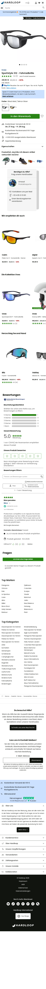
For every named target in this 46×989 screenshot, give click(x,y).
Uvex (4, 70)
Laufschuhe (6, 672)
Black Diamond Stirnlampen (29, 649)
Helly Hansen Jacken (31, 642)
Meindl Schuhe (29, 653)
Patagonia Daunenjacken (33, 686)
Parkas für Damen (8, 630)
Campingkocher (8, 657)
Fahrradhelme (7, 681)
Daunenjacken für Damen (11, 627)
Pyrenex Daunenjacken (32, 639)
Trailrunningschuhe (9, 669)
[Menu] (2, 8)
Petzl (25, 612)
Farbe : (15, 101)
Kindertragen (6, 684)
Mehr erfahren (7, 96)
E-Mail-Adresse (23, 756)
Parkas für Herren (8, 639)
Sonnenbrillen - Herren (30, 696)
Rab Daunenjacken (31, 665)
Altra (3, 600)
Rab (3, 591)
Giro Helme (28, 662)
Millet (3, 603)
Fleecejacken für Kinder (32, 630)
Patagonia (5, 585)
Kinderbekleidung (30, 627)
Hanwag (27, 606)
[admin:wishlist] (42, 116)
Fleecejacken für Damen (11, 633)
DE (26, 3)
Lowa (3, 597)
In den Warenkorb (21, 116)
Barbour (4, 612)
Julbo (26, 600)
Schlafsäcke (6, 654)
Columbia (27, 588)
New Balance (29, 603)
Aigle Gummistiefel (31, 633)
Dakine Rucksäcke (31, 656)
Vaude (26, 594)
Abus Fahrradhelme (31, 683)
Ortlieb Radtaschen (31, 674)
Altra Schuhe (28, 677)
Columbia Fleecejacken (33, 645)
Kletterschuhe (7, 675)
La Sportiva (6, 594)
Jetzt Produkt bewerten (27, 76)
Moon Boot (6, 606)
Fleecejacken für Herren (10, 642)
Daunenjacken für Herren (11, 636)
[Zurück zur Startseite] (3, 696)
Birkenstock (28, 609)
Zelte (3, 645)
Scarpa (26, 591)
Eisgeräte (5, 663)
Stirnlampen (6, 651)
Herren (7, 696)
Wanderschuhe (7, 666)
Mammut (27, 597)
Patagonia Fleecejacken (33, 636)
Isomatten (5, 648)
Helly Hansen (6, 609)
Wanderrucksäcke (8, 660)
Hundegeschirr (29, 668)
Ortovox (4, 588)
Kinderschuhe (7, 678)
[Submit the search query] (43, 8)
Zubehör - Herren (16, 696)
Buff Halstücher (30, 680)
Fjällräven (27, 585)
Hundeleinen (28, 671)
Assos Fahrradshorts (31, 659)
